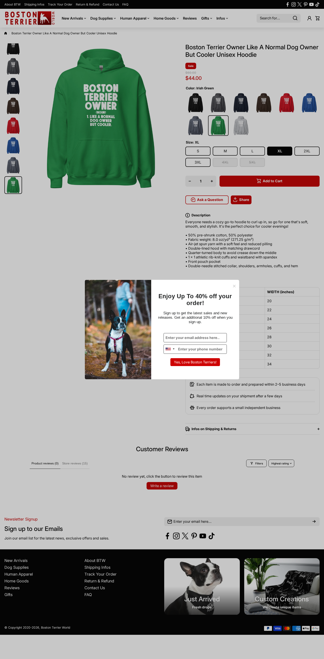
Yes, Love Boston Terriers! (195, 362)
